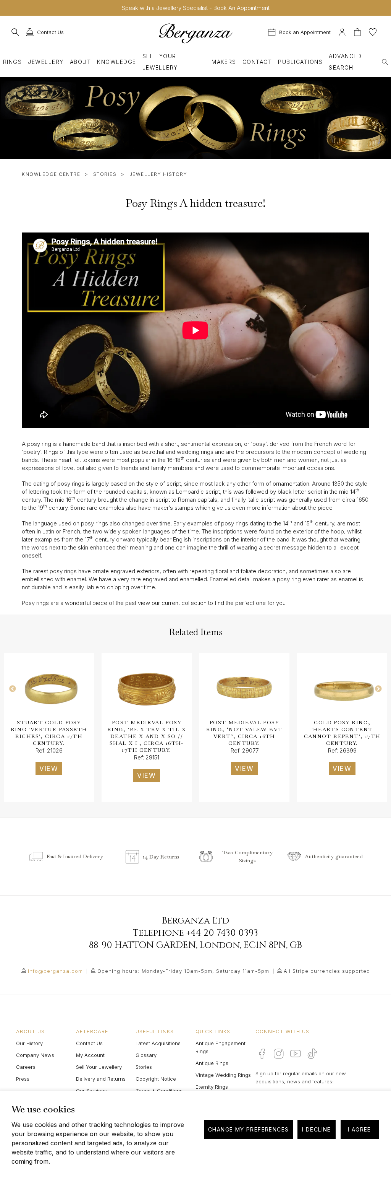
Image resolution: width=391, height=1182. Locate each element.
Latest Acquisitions (158, 1043)
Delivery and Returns (101, 1079)
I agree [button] (359, 1129)
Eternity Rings (212, 1087)
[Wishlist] (373, 31)
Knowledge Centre (51, 174)
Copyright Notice (156, 1079)
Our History (29, 1043)
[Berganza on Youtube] (295, 1053)
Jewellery (45, 62)
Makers (224, 62)
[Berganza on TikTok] (312, 1054)
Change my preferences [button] (248, 1129)
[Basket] (358, 31)
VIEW (48, 768)
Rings (12, 62)
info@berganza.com (55, 971)
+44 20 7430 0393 (222, 933)
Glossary (146, 1055)
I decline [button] (316, 1129)
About (80, 62)
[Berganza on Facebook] (261, 1053)
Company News (35, 1055)
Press (22, 1079)
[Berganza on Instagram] (278, 1053)
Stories (105, 174)
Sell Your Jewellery (160, 62)
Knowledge (116, 62)
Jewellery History (158, 174)
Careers (26, 1067)
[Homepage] (195, 33)
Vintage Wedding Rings (223, 1075)
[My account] (342, 31)
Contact (257, 62)
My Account (90, 1055)
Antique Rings (212, 1063)
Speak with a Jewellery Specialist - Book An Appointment (196, 7)
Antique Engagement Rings (221, 1047)
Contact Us (89, 1043)
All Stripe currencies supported (327, 971)
